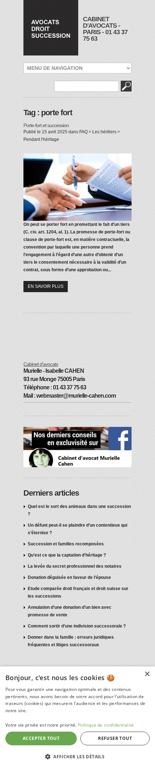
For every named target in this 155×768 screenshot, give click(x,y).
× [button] (147, 674)
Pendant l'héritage (41, 139)
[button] (77, 756)
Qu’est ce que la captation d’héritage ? (67, 555)
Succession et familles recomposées (66, 543)
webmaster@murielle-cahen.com (76, 396)
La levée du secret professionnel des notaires (74, 566)
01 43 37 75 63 (105, 35)
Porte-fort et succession (46, 125)
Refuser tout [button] (115, 738)
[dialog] (77, 717)
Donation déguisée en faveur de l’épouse (69, 577)
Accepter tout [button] (41, 738)
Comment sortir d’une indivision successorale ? (77, 626)
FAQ (83, 131)
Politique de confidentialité (106, 725)
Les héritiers (104, 131)
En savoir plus (45, 286)
